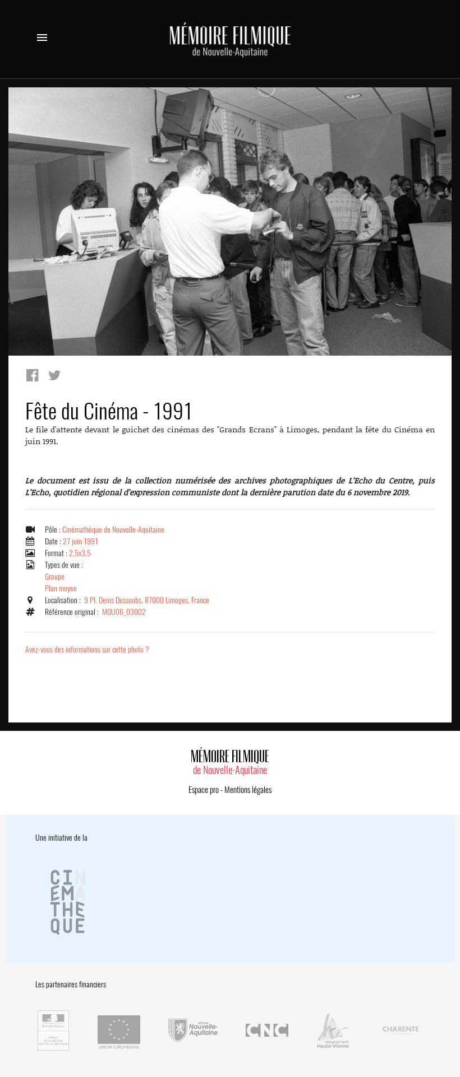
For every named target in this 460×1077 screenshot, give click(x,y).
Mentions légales (248, 789)
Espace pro (203, 789)
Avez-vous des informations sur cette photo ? (87, 649)
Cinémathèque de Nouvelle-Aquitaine (113, 529)
